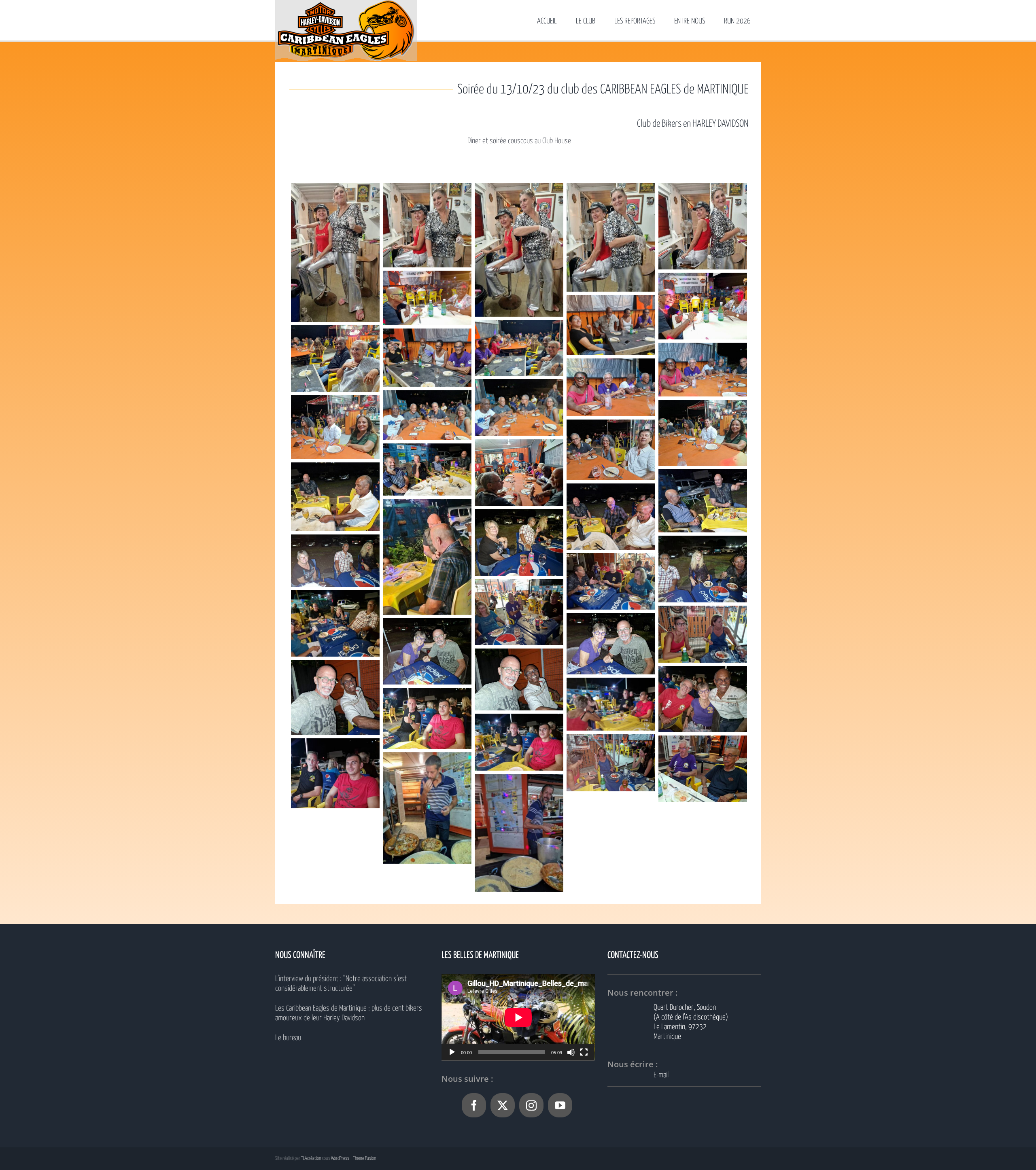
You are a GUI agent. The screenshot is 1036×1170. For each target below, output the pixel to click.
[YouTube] (560, 1105)
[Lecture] (452, 1052)
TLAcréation (311, 1158)
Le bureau (288, 1038)
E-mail (661, 1075)
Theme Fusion (364, 1158)
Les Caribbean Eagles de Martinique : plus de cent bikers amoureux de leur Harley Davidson (348, 1013)
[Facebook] (474, 1105)
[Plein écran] (584, 1052)
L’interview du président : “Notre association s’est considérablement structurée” (341, 983)
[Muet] (571, 1052)
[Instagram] (531, 1105)
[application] (518, 1017)
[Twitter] (502, 1105)
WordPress (340, 1158)
